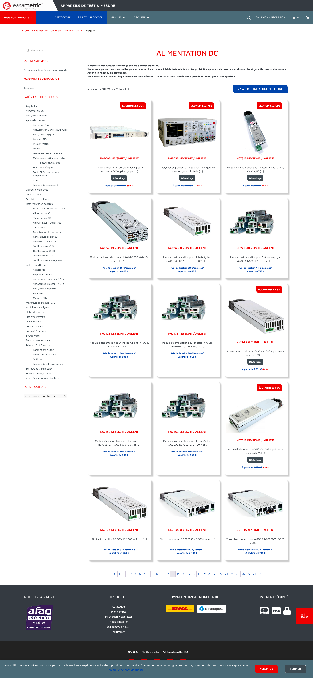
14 (178, 573)
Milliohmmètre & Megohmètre (49, 158)
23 (226, 573)
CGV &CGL (133, 652)
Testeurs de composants (46, 184)
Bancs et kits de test (43, 349)
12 (167, 573)
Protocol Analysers (36, 330)
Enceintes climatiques (37, 199)
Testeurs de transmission (39, 368)
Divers (36, 148)
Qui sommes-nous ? (118, 626)
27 (248, 573)
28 (254, 573)
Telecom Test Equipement (39, 345)
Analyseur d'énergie (36, 115)
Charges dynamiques (37, 189)
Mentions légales (150, 652)
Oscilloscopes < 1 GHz (44, 250)
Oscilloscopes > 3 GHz (44, 246)
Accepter (266, 668)
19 (204, 573)
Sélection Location (90, 17)
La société (139, 17)
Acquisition (32, 106)
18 (199, 573)
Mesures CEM (40, 298)
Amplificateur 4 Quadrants (47, 222)
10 (157, 573)
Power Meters (33, 321)
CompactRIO (40, 139)
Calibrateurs (39, 227)
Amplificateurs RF (42, 274)
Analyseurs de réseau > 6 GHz (48, 279)
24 (232, 573)
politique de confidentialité (126, 669)
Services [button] (116, 17)
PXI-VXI (36, 180)
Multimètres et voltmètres (47, 241)
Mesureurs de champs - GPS (40, 302)
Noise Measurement (36, 312)
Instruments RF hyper (37, 265)
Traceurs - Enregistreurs (38, 373)
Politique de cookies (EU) (175, 652)
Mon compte (118, 611)
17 (194, 573)
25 (237, 573)
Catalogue (118, 606)
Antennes (38, 293)
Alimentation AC (41, 213)
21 (215, 573)
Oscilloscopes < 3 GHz (44, 255)
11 (162, 573)
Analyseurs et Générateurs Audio (50, 129)
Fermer (295, 668)
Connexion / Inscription (269, 17)
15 (183, 573)
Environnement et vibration (48, 153)
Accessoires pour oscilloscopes (49, 208)
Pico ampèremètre (35, 316)
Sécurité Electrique (50, 162)
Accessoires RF (41, 269)
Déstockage (63, 17)
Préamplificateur (34, 326)
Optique (37, 359)
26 (243, 573)
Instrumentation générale (39, 203)
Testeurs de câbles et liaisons (48, 363)
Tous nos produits (16, 17)
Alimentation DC (35, 110)
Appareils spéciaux (36, 120)
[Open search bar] (249, 17)
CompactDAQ (33, 194)
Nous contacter (119, 621)
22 (220, 573)
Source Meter (33, 335)
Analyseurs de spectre (44, 288)
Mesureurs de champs (44, 354)
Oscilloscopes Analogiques (47, 260)
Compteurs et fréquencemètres (49, 232)
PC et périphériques (43, 167)
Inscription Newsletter (118, 616)
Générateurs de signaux (45, 236)
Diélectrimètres (41, 143)
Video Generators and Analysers (43, 378)
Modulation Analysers (37, 307)
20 (209, 573)
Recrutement (118, 631)
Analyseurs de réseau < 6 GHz (48, 283)
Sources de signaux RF (38, 340)
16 (188, 573)
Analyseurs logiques (43, 134)
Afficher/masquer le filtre (262, 89)
